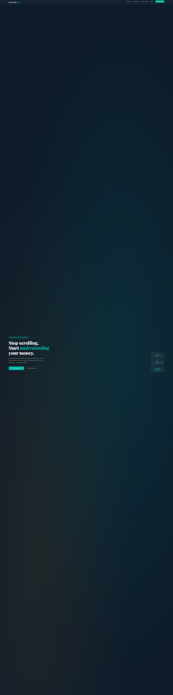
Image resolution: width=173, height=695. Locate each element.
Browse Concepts (31, 368)
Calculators (129, 1)
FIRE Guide (136, 1)
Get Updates (160, 1)
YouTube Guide (144, 1)
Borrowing (14, 2)
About (151, 1)
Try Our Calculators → (16, 368)
